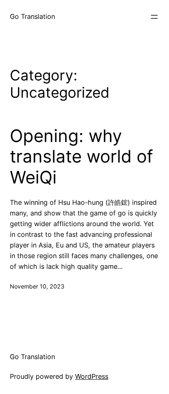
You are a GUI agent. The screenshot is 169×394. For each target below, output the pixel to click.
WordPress (91, 376)
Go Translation (32, 16)
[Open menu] (154, 17)
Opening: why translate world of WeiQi (81, 157)
